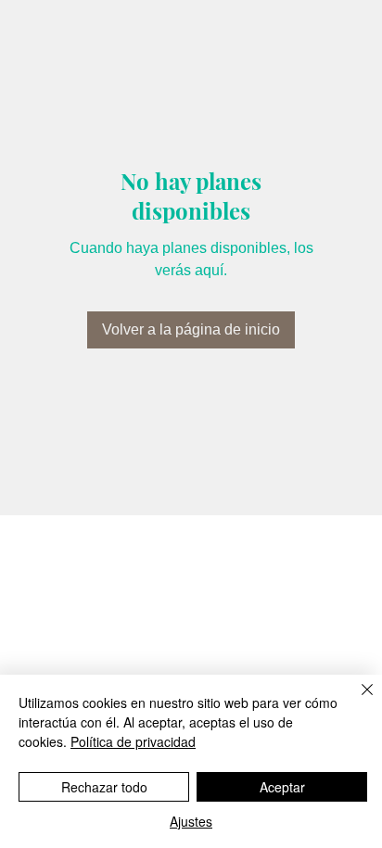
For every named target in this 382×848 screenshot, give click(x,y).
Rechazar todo (104, 787)
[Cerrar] (356, 700)
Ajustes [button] (191, 821)
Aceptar (282, 787)
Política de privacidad (133, 741)
